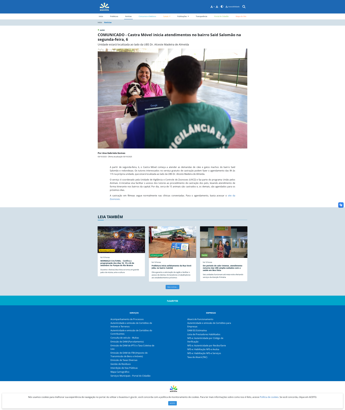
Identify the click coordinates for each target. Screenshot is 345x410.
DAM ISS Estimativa (197, 330)
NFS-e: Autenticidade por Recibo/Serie (206, 345)
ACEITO (172, 403)
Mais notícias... (172, 287)
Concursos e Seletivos (147, 16)
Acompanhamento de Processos (127, 319)
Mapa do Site (241, 16)
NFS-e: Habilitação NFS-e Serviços (204, 353)
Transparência (201, 16)
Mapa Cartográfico (120, 371)
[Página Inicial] (104, 6)
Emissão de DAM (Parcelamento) (127, 341)
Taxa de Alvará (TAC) (197, 357)
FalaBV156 (172, 300)
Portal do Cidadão (221, 16)
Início (101, 16)
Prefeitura (114, 16)
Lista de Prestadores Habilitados (203, 334)
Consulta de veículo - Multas (125, 337)
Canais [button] (166, 16)
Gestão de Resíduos (121, 364)
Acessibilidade (233, 6)
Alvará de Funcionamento (200, 319)
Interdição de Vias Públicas (124, 367)
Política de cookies (269, 397)
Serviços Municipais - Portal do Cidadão (131, 375)
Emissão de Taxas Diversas (124, 360)
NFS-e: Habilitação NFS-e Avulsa (203, 349)
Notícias (128, 16)
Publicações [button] (182, 16)
